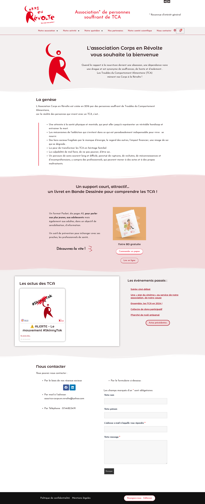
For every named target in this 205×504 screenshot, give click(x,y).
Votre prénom (110, 409)
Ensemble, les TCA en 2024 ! (146, 303)
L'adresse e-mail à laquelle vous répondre (124, 423)
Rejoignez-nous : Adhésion (139, 498)
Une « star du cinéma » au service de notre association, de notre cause (154, 296)
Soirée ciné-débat (140, 289)
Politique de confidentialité (55, 498)
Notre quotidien (92, 31)
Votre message (112, 437)
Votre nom (109, 395)
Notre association (46, 31)
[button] (158, 323)
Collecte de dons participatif (146, 309)
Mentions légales (81, 498)
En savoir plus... (25, 335)
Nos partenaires (115, 31)
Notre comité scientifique (140, 31)
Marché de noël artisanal (145, 315)
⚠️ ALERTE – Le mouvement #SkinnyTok (42, 328)
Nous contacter (164, 31)
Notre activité (69, 31)
